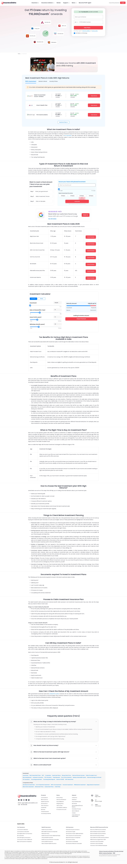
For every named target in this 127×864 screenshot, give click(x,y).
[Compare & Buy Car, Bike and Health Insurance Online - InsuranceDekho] (8, 3)
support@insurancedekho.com (30, 803)
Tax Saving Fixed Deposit (49, 779)
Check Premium (90, 237)
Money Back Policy (66, 775)
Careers (74, 813)
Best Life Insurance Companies (73, 837)
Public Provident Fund (91, 775)
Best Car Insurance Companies (24, 841)
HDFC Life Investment (56, 784)
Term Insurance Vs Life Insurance (73, 835)
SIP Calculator (48, 777)
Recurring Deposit (27, 777)
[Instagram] (24, 800)
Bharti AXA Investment (28, 786)
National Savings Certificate (94, 777)
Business (43, 809)
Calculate (77, 201)
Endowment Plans (49, 786)
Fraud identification (76, 801)
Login (122, 2)
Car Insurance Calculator (23, 831)
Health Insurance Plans (47, 829)
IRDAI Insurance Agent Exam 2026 (98, 839)
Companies (48, 775)
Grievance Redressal (61, 799)
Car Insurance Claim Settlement (24, 839)
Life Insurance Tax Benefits (72, 841)
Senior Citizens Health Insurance (49, 843)
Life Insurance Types (70, 831)
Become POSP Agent (85, 3)
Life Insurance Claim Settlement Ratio (74, 833)
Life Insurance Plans (70, 839)
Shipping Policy (60, 803)
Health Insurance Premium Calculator (50, 839)
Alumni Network (75, 811)
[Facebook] (19, 800)
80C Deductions (69, 779)
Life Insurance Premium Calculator (74, 843)
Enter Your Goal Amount (65, 185)
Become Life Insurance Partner (97, 835)
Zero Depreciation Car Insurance (24, 833)
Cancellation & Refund (62, 807)
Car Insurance (44, 797)
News (73, 3)
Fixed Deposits (56, 777)
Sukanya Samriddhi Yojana (79, 777)
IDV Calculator (20, 835)
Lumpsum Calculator (38, 777)
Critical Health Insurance (47, 837)
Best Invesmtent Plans (35, 775)
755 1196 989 (24, 804)
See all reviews (52, 219)
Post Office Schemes (66, 777)
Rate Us (85, 215)
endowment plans (54, 693)
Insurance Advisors (47, 3)
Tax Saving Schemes (46, 813)
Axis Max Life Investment (29, 784)
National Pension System (78, 775)
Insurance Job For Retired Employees (98, 845)
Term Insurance (44, 805)
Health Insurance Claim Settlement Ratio (51, 835)
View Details (94, 96)
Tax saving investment (36, 779)
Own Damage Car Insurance (23, 837)
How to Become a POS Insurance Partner (99, 837)
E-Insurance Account (61, 809)
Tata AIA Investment (68, 784)
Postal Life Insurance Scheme (72, 829)
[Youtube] (21, 800)
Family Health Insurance (47, 841)
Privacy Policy (60, 797)
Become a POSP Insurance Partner (98, 829)
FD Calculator (26, 779)
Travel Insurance (45, 811)
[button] (42, 64)
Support (65, 3)
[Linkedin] (26, 800)
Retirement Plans (39, 786)
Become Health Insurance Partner (98, 833)
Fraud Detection (60, 801)
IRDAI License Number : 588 (107, 853)
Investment (25, 775)
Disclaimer (74, 803)
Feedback (74, 799)
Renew (59, 3)
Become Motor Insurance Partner (97, 831)
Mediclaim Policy (45, 833)
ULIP (43, 775)
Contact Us (74, 797)
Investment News (56, 775)
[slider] (59, 189)
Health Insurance (45, 801)
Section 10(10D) (60, 779)
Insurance (35, 3)
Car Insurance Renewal (22, 829)
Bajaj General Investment (93, 784)
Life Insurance (44, 803)
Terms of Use (59, 805)
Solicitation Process (76, 809)
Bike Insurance (44, 799)
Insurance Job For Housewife (96, 841)
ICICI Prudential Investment (43, 784)
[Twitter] (29, 800)
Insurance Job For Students (96, 843)
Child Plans (57, 786)
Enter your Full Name (80, 17)
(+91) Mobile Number (85, 22)
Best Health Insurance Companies (49, 831)
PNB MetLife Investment (80, 784)
